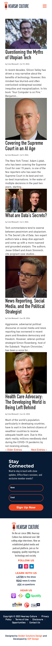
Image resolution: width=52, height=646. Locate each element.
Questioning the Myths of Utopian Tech (24, 55)
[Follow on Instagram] (26, 566)
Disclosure (37, 619)
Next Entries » (39, 449)
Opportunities (19, 622)
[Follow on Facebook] (20, 566)
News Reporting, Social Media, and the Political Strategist (25, 307)
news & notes (26, 580)
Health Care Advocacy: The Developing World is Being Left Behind (25, 402)
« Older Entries (13, 449)
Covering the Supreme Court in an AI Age (24, 146)
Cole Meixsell (12, 64)
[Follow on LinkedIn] (31, 566)
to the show (26, 576)
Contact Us (34, 622)
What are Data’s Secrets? (26, 216)
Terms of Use (22, 619)
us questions (26, 584)
